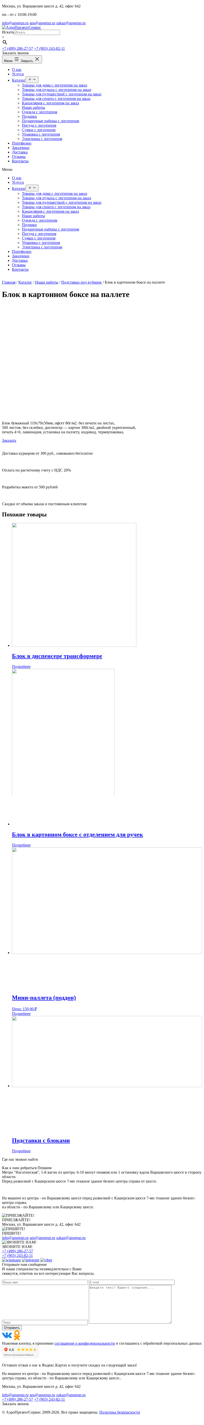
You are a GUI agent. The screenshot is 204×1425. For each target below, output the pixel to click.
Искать (8, 32)
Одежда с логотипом (39, 220)
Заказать (9, 440)
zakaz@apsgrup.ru (71, 23)
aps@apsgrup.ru (42, 23)
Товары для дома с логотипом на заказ (54, 193)
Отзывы (19, 265)
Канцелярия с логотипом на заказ (50, 211)
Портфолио (21, 251)
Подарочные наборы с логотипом (50, 229)
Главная (8, 282)
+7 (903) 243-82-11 (49, 48)
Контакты (20, 269)
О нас (17, 178)
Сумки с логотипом (38, 238)
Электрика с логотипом (42, 247)
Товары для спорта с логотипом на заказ (56, 207)
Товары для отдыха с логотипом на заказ (56, 198)
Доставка (20, 260)
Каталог (19, 188)
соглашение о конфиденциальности (84, 1343)
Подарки (29, 225)
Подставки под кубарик (81, 282)
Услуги (18, 182)
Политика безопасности (119, 1412)
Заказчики (20, 256)
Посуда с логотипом (39, 234)
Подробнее (21, 666)
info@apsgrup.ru (15, 23)
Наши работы (33, 216)
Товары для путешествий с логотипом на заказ (61, 202)
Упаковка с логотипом (41, 242)
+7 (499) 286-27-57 (17, 48)
